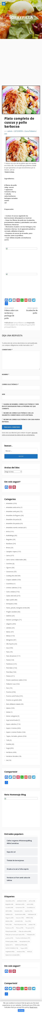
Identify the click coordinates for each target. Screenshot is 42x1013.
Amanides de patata (13, 523)
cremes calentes (11, 588)
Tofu (7, 740)
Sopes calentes (11, 724)
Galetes (8, 616)
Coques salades (11, 580)
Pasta (8, 660)
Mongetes (9, 640)
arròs (32, 901)
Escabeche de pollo (32, 310)
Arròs (8, 531)
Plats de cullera (25, 931)
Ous (7, 648)
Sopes (24, 948)
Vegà (8, 748)
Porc (7, 688)
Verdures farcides (12, 756)
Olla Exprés (10, 644)
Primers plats (11, 941)
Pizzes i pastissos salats (14, 680)
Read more (33, 1007)
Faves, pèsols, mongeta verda (16, 608)
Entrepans (9, 604)
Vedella (8, 744)
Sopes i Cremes (11, 728)
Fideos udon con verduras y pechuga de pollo (11, 313)
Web (3, 394)
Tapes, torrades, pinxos (14, 736)
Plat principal (10, 931)
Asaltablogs (10, 535)
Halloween (32, 914)
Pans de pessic (11, 656)
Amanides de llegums (13, 515)
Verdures (9, 752)
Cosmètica (9, 584)
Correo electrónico (10, 384)
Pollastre (13, 327)
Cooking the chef (11, 576)
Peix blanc (9, 668)
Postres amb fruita (12, 696)
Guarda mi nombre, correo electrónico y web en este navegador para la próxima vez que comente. (20, 406)
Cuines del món (11, 596)
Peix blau (9, 672)
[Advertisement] (21, 61)
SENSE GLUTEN (21, 945)
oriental (19, 921)
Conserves (9, 572)
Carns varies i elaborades (14, 560)
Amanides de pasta (12, 519)
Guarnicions (20, 914)
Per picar (30, 928)
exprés (28, 911)
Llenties (8, 628)
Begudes (9, 539)
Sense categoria (11, 716)
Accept (21, 1010)
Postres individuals (23, 938)
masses (20, 918)
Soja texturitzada (12, 720)
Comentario (7, 350)
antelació (21, 901)
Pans (7, 652)
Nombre (5, 374)
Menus (8, 636)
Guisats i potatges (12, 620)
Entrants (18, 911)
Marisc (8, 632)
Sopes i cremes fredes (13, 732)
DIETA (8, 911)
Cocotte (9, 907)
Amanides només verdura (14, 527)
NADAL (8, 921)
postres (9, 938)
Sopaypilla (21, 17)
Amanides (7, 325)
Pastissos (9, 664)
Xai (7, 760)
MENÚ (29, 918)
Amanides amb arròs (13, 507)
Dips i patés (10, 600)
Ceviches (9, 564)
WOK (29, 951)
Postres (9, 692)
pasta (30, 325)
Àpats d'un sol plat (17, 325)
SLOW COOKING (11, 948)
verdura (21, 951)
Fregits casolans (11, 612)
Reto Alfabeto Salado (13, 704)
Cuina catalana (11, 592)
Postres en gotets (12, 700)
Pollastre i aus (22, 323)
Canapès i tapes (11, 551)
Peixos (8, 676)
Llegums (9, 624)
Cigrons (8, 568)
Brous (8, 547)
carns (26, 325)
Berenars (20, 904)
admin (9, 131)
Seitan (8, 712)
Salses (8, 708)
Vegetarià (9, 951)
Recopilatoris (25, 941)
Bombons (9, 543)
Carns (27, 131)
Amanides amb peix (12, 511)
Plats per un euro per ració (14, 934)
